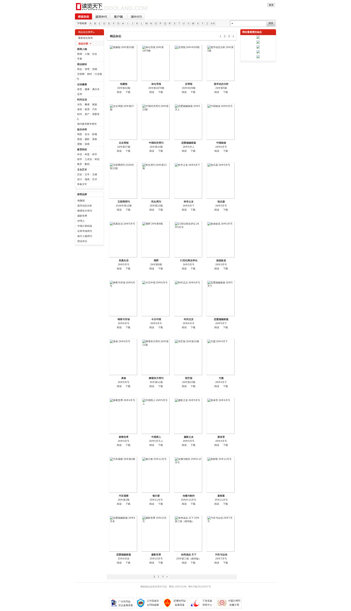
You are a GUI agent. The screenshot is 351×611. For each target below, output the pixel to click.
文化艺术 (82, 169)
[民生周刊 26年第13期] (155, 180)
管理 (87, 69)
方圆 (221, 378)
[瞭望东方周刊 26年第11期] (155, 357)
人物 (87, 54)
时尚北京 (189, 319)
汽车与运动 (221, 554)
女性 (79, 104)
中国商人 (156, 437)
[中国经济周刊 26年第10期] (155, 121)
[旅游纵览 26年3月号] (220, 239)
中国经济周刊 (156, 142)
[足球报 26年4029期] (188, 63)
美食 (94, 139)
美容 (79, 109)
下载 (128, 92)
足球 (79, 94)
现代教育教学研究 (87, 124)
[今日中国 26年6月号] (155, 298)
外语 (79, 154)
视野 (156, 260)
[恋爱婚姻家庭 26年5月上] (188, 121)
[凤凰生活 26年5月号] (123, 239)
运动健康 (82, 84)
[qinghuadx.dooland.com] (112, 10)
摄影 (87, 139)
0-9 (212, 23)
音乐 (87, 134)
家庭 (94, 104)
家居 (87, 109)
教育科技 (82, 149)
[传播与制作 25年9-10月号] (188, 474)
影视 (94, 134)
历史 (79, 174)
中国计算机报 (84, 226)
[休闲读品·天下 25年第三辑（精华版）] (188, 533)
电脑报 (81, 200)
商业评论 (82, 241)
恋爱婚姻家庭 (188, 142)
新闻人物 (82, 49)
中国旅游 (221, 142)
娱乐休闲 (82, 129)
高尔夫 (96, 89)
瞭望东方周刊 (84, 210)
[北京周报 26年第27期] (123, 121)
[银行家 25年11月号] (155, 474)
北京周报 (124, 142)
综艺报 (188, 378)
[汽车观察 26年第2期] (123, 474)
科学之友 (189, 201)
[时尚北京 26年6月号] (188, 298)
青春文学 (82, 184)
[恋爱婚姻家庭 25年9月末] (123, 533)
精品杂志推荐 (85, 32)
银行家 (156, 495)
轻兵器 (221, 201)
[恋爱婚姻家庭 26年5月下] (220, 298)
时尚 (79, 114)
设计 (79, 179)
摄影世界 (82, 215)
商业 (79, 69)
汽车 (94, 109)
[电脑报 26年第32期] (123, 63)
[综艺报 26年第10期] (188, 357)
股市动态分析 (84, 205)
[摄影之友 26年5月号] (188, 416)
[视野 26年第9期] (155, 239)
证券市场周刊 (84, 231)
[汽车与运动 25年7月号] (220, 533)
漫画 (87, 179)
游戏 (87, 144)
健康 (87, 89)
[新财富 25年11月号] (220, 474)
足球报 (188, 84)
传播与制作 (189, 495)
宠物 (79, 144)
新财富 (221, 495)
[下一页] (233, 36)
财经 (89, 74)
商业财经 (82, 64)
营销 (94, 69)
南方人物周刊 (84, 236)
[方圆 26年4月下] (220, 357)
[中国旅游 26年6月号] (220, 121)
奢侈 (87, 104)
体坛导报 (156, 84)
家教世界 (124, 437)
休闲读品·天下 (188, 554)
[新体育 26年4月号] (220, 416)
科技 (97, 159)
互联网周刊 (124, 201)
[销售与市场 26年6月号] (123, 298)
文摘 (94, 174)
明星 (79, 134)
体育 (79, 89)
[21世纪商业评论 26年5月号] (188, 239)
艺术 (94, 179)
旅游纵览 (221, 260)
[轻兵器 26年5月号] (220, 180)
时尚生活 (82, 99)
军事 (79, 58)
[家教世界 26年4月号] (123, 416)
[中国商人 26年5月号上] (155, 416)
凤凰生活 (124, 260)
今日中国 (156, 319)
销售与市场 (124, 319)
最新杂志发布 (85, 38)
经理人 (81, 220)
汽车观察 (124, 495)
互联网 (80, 74)
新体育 (221, 437)
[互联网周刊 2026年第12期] (123, 180)
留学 (79, 159)
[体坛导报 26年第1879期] (155, 63)
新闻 (79, 54)
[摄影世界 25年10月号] (155, 533)
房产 (87, 114)
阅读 (119, 92)
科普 (87, 154)
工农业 (88, 159)
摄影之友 (189, 437)
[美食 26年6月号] (123, 357)
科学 (94, 154)
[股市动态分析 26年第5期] (220, 63)
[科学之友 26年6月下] (188, 180)
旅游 (79, 139)
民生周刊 (156, 201)
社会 (94, 54)
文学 (87, 174)
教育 (79, 164)
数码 (87, 164)
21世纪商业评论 (188, 260)
